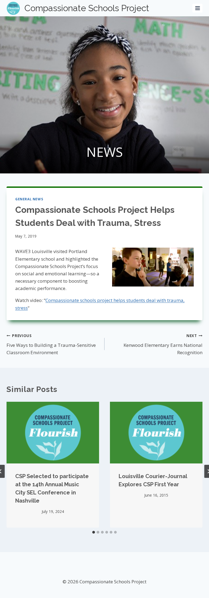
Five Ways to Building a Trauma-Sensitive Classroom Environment (51, 344)
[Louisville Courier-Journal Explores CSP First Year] (156, 432)
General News (29, 199)
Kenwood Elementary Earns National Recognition (163, 344)
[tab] (93, 532)
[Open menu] (197, 8)
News (104, 152)
